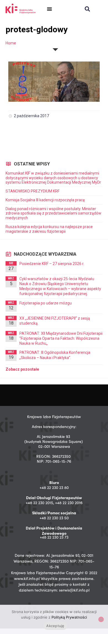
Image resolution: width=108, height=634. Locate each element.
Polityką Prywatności (69, 617)
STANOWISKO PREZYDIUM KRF (33, 191)
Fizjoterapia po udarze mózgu (45, 303)
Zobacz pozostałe (22, 369)
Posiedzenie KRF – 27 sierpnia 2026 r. (51, 263)
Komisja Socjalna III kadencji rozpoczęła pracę (45, 200)
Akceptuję (55, 626)
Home (11, 43)
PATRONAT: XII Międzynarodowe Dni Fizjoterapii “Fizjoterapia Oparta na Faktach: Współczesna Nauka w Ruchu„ (60, 338)
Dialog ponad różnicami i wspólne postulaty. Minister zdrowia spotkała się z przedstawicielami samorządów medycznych (53, 213)
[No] (101, 619)
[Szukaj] (87, 9)
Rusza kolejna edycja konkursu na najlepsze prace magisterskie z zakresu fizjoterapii (49, 229)
